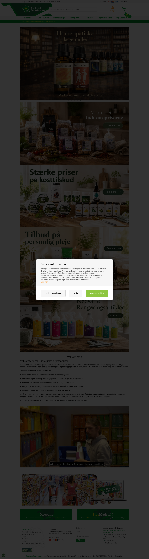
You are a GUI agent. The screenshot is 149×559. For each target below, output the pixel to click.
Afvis (76, 293)
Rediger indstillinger (53, 293)
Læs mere (45, 282)
